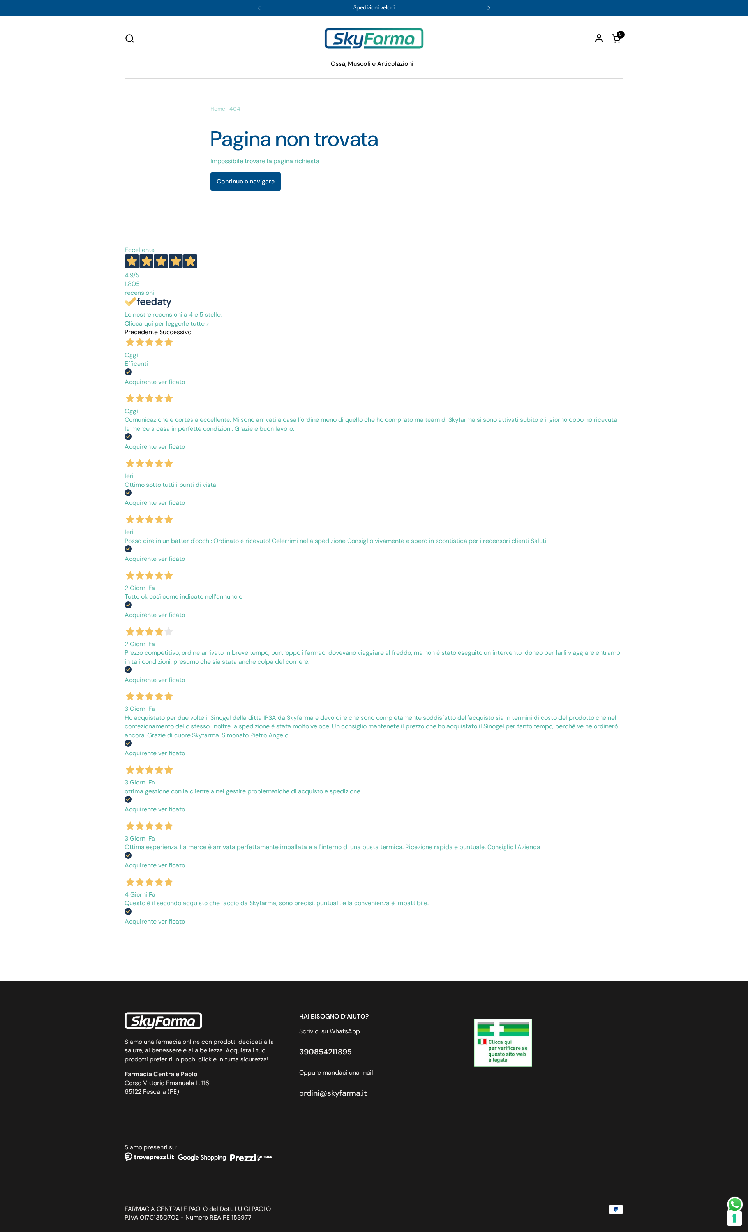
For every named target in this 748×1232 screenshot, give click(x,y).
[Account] (599, 38)
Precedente (141, 332)
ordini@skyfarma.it (333, 1093)
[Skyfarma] (373, 38)
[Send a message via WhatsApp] (735, 1204)
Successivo (175, 332)
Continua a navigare (246, 181)
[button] (129, 38)
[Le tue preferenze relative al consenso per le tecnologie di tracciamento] (734, 1218)
